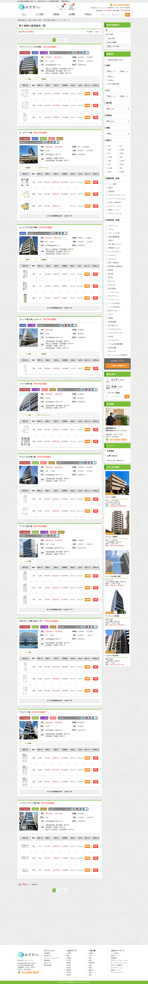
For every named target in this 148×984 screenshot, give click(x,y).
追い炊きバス (113, 325)
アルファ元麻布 (111, 497)
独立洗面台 (112, 288)
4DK (121, 164)
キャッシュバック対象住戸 (118, 355)
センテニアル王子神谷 (36, 227)
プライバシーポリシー (51, 958)
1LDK (122, 150)
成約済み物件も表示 (115, 60)
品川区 (68, 960)
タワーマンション (114, 206)
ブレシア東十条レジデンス (38, 319)
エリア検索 (39, 14)
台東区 (68, 958)
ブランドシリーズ (114, 213)
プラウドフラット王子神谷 (38, 47)
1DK (109, 150)
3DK (109, 161)
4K (109, 164)
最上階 (110, 274)
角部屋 (110, 270)
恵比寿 (91, 970)
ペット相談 (112, 184)
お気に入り (62, 7)
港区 (67, 956)
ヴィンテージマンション (117, 199)
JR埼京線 (49, 158)
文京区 (68, 975)
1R (109, 146)
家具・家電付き (113, 263)
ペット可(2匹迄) (114, 307)
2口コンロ (112, 285)
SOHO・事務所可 (114, 202)
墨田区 (68, 970)
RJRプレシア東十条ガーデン (39, 621)
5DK (109, 172)
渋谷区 (68, 968)
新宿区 (68, 963)
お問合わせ (88, 14)
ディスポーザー (113, 340)
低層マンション (113, 210)
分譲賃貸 (111, 191)
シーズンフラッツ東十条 (37, 803)
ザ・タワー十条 (33, 133)
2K (109, 153)
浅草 (90, 975)
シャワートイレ (113, 292)
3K (121, 157)
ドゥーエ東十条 (33, 384)
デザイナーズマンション (117, 195)
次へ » (64, 40)
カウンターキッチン (115, 333)
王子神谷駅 (63, 68)
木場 (90, 960)
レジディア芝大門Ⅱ (112, 655)
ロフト (110, 314)
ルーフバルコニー (114, 251)
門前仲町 (92, 963)
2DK (121, 153)
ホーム (24, 14)
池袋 (90, 968)
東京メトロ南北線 (52, 68)
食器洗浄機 (112, 348)
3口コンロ (112, 351)
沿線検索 (56, 14)
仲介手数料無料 (113, 84)
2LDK (110, 157)
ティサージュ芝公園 (112, 616)
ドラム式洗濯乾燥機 (115, 344)
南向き (110, 277)
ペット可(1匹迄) (114, 303)
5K (121, 168)
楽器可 (110, 188)
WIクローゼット (114, 311)
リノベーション (113, 300)
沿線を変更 (111, 38)
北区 (51, 65)
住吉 (90, 958)
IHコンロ (111, 281)
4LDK (110, 168)
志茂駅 (61, 73)
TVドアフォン (113, 296)
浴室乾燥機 (112, 322)
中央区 (68, 965)
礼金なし (111, 80)
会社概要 (72, 14)
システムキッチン (114, 329)
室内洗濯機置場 (113, 237)
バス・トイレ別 (113, 233)
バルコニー (112, 255)
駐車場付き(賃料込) (115, 266)
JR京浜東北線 (50, 71)
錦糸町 (91, 953)
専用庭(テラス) (113, 248)
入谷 (90, 956)
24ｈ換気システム (114, 244)
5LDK (122, 172)
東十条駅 (59, 71)
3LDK (122, 161)
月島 (90, 972)
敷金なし (111, 76)
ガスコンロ (112, 259)
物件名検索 (47, 965)
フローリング (113, 226)
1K (121, 146)
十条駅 (55, 158)
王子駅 (58, 254)
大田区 (68, 972)
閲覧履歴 (71, 7)
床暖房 (110, 318)
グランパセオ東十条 (35, 457)
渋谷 (90, 965)
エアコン (111, 229)
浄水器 (110, 336)
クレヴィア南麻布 (112, 537)
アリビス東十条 (33, 526)
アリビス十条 (32, 712)
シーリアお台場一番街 (113, 576)
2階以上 (111, 240)
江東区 (68, 953)
